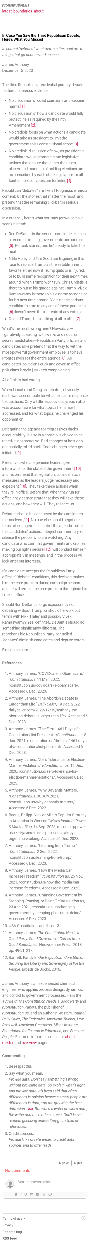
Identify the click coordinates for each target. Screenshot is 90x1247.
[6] (11, 311)
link (30, 1108)
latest (7, 11)
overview (29, 1042)
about (39, 11)
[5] (11, 245)
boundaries (22, 11)
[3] (76, 144)
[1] (22, 106)
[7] (78, 318)
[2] (33, 125)
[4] (69, 180)
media (7, 1042)
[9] (18, 452)
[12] (47, 549)
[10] (77, 468)
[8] (63, 358)
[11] (26, 519)
